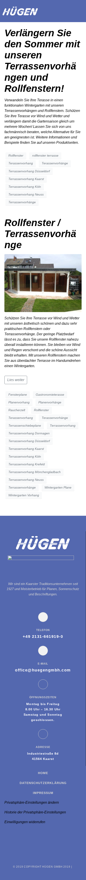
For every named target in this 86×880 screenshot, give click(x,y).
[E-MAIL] (43, 651)
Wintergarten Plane (58, 487)
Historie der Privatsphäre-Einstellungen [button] (35, 812)
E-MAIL (43, 663)
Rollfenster (15, 155)
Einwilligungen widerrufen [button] (24, 822)
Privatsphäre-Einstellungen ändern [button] (31, 802)
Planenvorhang (19, 402)
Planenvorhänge (49, 402)
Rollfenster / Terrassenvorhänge (40, 233)
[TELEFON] (43, 617)
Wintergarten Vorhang (23, 495)
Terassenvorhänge (55, 163)
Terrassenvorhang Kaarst (26, 179)
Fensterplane (17, 394)
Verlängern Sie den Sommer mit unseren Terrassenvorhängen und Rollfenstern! (42, 60)
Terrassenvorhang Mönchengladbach (34, 472)
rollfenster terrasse (45, 155)
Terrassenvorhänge (22, 202)
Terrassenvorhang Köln (24, 186)
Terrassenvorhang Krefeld (26, 464)
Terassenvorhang (20, 163)
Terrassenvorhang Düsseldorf (29, 171)
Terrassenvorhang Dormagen (29, 433)
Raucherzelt (16, 410)
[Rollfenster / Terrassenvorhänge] (43, 283)
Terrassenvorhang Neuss (26, 194)
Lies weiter (15, 380)
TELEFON (43, 630)
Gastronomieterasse (50, 394)
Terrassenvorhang (62, 425)
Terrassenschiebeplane (24, 425)
